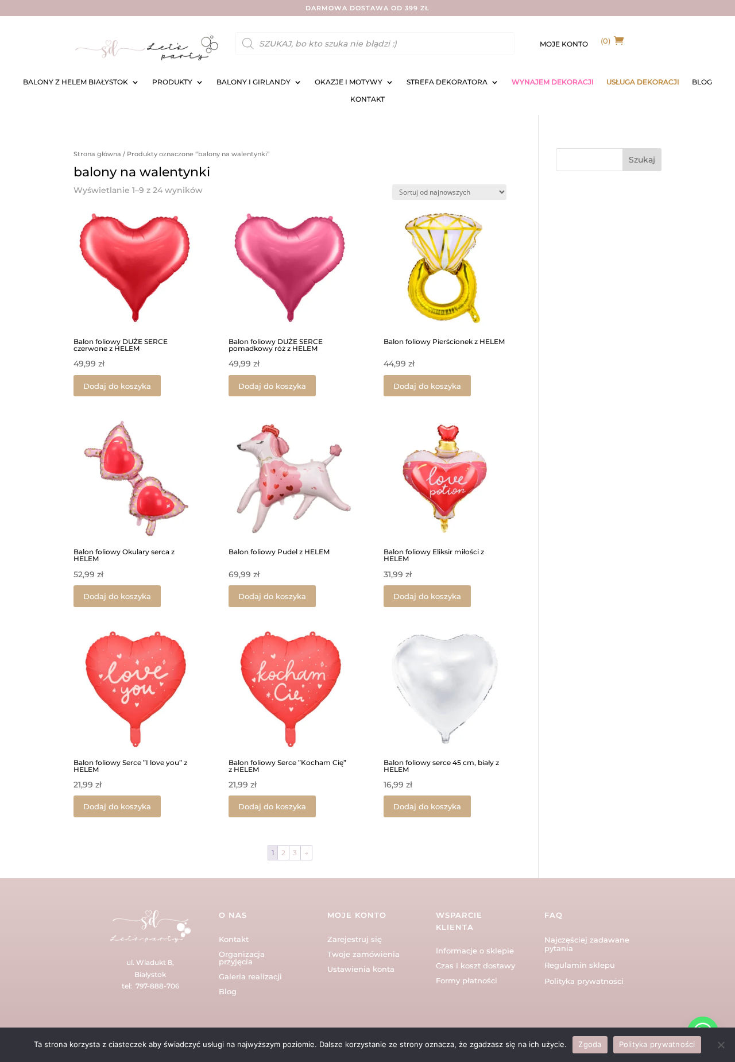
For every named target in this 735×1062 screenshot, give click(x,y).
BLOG (702, 82)
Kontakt (234, 939)
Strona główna (97, 154)
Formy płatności (466, 980)
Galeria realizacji (250, 976)
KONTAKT (367, 99)
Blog (228, 991)
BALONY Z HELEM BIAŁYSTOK (75, 82)
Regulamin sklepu (579, 965)
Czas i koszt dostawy (475, 965)
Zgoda (589, 1044)
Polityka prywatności (584, 981)
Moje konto (564, 44)
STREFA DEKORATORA (447, 82)
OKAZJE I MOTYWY (348, 82)
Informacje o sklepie (475, 950)
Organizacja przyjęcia (242, 957)
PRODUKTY (172, 82)
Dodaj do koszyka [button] (117, 386)
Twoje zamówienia (363, 954)
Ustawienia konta (360, 969)
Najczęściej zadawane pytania (586, 944)
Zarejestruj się (354, 939)
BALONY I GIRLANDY (253, 82)
